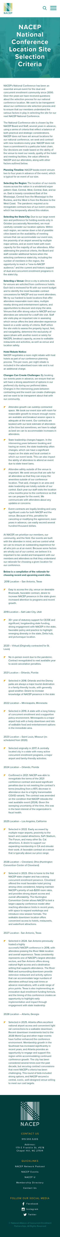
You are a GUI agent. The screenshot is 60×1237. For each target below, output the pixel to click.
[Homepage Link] (8, 8)
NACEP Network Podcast (30, 1166)
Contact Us (30, 1188)
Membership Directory (30, 1182)
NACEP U (30, 1177)
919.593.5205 (30, 1139)
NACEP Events (30, 1172)
